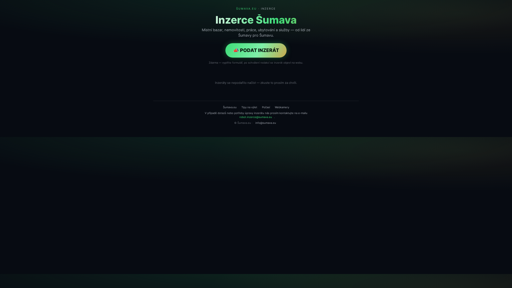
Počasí (266, 107)
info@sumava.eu (265, 122)
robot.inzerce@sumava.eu (255, 117)
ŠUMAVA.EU (246, 8)
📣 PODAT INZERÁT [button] (256, 50)
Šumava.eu (230, 107)
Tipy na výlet (249, 107)
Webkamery (282, 107)
